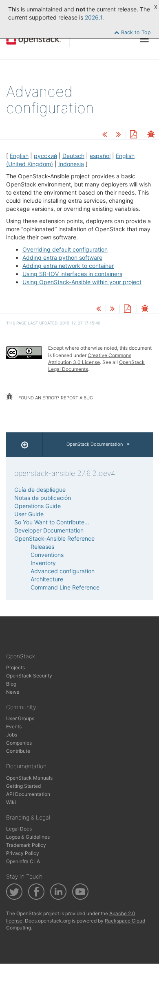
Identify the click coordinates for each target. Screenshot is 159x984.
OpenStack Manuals (29, 778)
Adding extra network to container (68, 265)
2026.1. (94, 17)
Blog (11, 684)
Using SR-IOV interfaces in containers (72, 273)
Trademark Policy (26, 845)
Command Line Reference (65, 587)
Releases (42, 546)
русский (45, 155)
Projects (15, 667)
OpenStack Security (29, 676)
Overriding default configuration (65, 249)
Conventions (47, 554)
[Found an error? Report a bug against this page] (151, 134)
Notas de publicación (42, 497)
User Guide (29, 514)
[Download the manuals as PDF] (133, 134)
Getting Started (23, 786)
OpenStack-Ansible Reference (54, 538)
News (12, 692)
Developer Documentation (49, 530)
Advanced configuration (63, 571)
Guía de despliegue (40, 489)
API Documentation (28, 794)
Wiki (11, 802)
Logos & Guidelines (28, 837)
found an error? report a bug (55, 398)
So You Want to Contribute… (51, 522)
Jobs (11, 735)
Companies (19, 743)
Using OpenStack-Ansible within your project (81, 281)
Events (14, 726)
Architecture (47, 579)
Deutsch (73, 155)
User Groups (20, 718)
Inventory (43, 562)
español (100, 155)
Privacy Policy (22, 853)
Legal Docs (19, 829)
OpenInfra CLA (23, 861)
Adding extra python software (62, 257)
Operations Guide (37, 505)
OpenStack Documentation (94, 444)
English (19, 155)
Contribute (18, 751)
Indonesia (71, 163)
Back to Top (135, 32)
